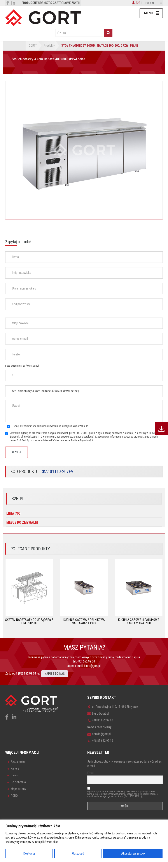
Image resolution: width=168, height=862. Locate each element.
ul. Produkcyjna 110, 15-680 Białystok (115, 706)
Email (90, 773)
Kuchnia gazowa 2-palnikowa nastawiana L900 (84, 621)
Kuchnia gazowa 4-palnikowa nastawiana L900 (138, 621)
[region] (84, 841)
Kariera (15, 768)
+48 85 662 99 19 (102, 740)
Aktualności (18, 761)
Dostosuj (29, 853)
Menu (148, 13)
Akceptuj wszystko (133, 853)
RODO (14, 795)
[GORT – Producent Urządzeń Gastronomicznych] (43, 17)
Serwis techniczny (99, 727)
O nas (14, 775)
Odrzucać (78, 853)
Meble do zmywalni (22, 522)
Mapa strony (18, 789)
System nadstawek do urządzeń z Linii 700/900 (29, 621)
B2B (137, 3)
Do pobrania (18, 782)
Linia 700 (13, 513)
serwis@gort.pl (101, 734)
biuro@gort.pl (92, 666)
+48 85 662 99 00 (102, 720)
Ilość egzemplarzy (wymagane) (22, 365)
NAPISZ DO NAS (54, 673)
